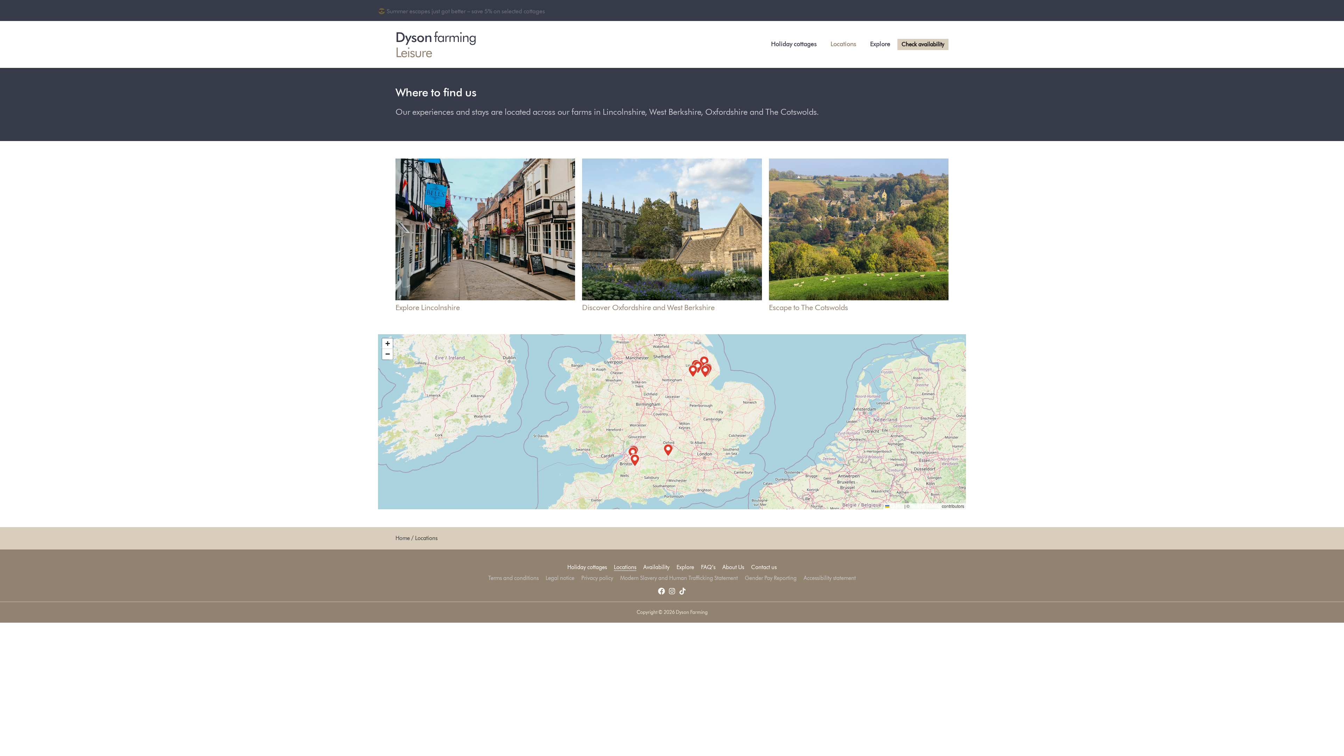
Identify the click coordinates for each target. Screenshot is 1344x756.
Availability (656, 567)
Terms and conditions (513, 578)
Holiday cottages (794, 44)
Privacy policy (597, 578)
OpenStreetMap (926, 506)
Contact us (764, 567)
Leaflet (896, 506)
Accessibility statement (830, 578)
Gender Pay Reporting (771, 578)
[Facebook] (661, 591)
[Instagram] (672, 591)
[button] (704, 362)
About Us (733, 567)
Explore (880, 44)
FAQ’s (708, 567)
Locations (843, 44)
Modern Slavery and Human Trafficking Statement (679, 578)
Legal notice (560, 578)
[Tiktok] (682, 591)
